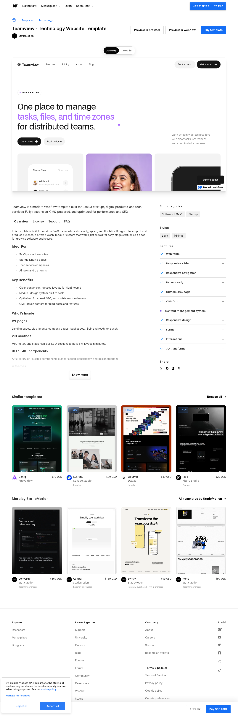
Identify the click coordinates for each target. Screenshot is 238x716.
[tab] (21, 221)
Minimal (178, 235)
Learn (68, 6)
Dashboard (29, 6)
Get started (207, 6)
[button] (50, 6)
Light (165, 235)
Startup (193, 214)
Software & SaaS (172, 214)
